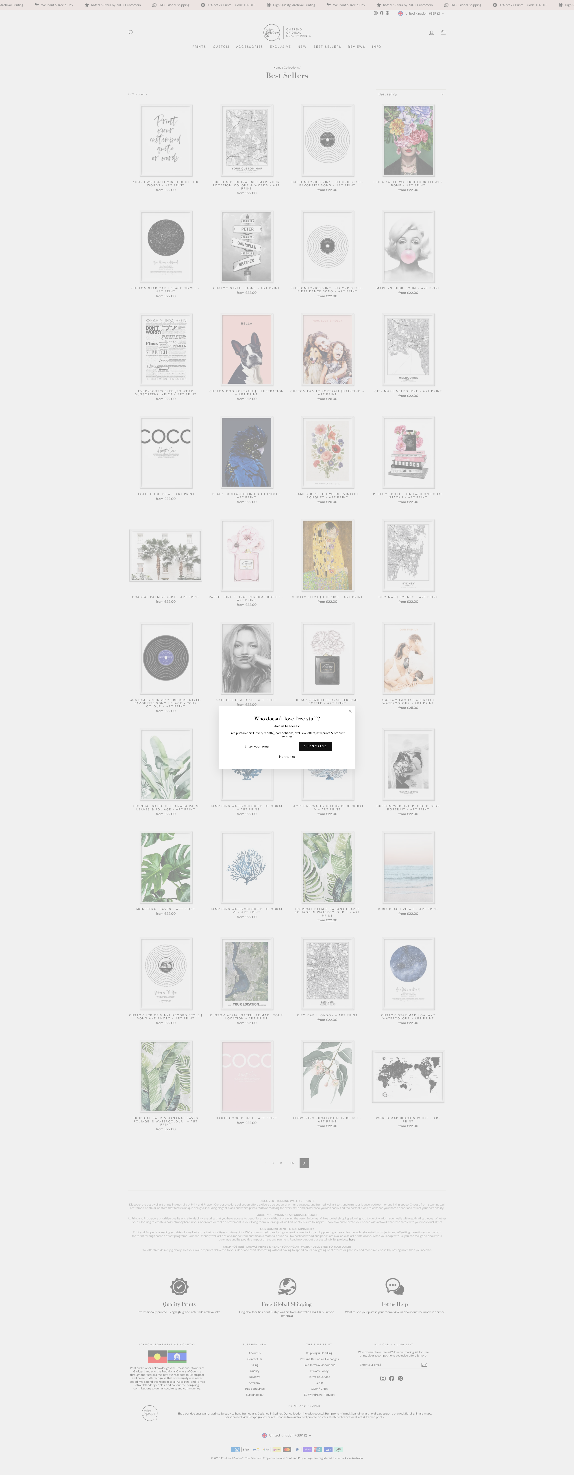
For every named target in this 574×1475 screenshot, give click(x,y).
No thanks (287, 756)
